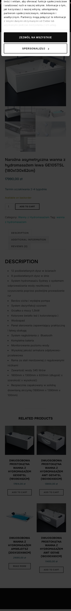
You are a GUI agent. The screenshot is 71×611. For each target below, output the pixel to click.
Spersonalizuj (33, 48)
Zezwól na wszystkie (35, 37)
